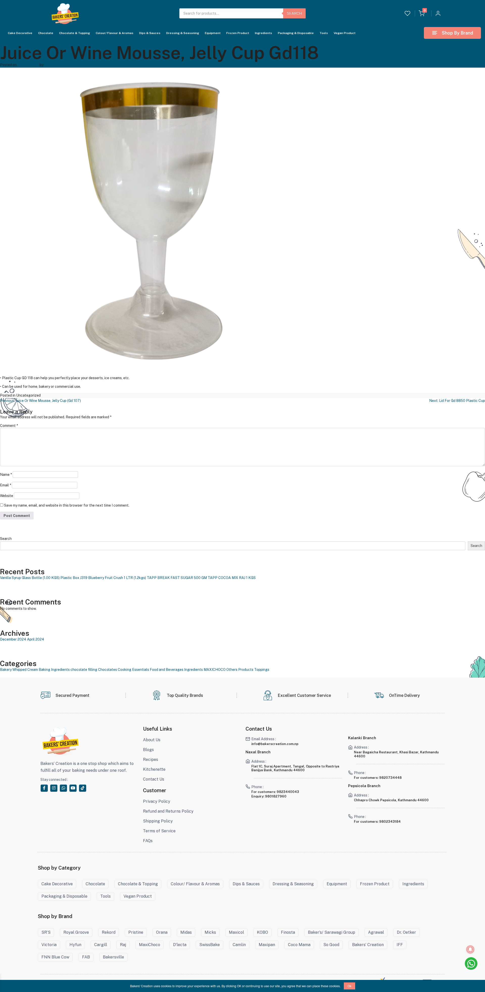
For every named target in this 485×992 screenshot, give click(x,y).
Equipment (213, 33)
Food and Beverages (166, 670)
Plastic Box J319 (73, 578)
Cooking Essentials (133, 670)
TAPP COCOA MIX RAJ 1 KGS (232, 578)
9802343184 (390, 821)
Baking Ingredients (54, 670)
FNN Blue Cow (55, 957)
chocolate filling (83, 670)
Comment (9, 426)
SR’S (46, 932)
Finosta (288, 932)
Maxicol (236, 932)
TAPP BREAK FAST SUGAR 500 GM (177, 578)
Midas (186, 932)
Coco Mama (299, 944)
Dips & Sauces (149, 33)
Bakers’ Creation (368, 944)
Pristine (135, 932)
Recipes (150, 759)
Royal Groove (76, 932)
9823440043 (288, 792)
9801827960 (275, 796)
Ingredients (263, 33)
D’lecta (179, 944)
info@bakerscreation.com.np (274, 744)
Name (6, 475)
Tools (324, 33)
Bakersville (113, 957)
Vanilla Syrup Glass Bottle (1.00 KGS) (30, 578)
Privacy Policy (156, 801)
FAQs (148, 840)
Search (294, 13)
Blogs (148, 749)
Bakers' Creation (57, 65)
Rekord (108, 932)
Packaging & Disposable (296, 33)
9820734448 (390, 778)
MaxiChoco (149, 944)
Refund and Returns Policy (168, 811)
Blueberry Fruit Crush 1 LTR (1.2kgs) (117, 578)
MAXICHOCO (215, 670)
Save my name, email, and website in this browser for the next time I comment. (66, 505)
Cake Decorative (20, 33)
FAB (86, 957)
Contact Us (153, 779)
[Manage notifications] (470, 949)
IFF (400, 944)
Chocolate (45, 33)
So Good (331, 944)
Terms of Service (159, 831)
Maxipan (267, 944)
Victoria (49, 944)
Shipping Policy (158, 821)
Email (5, 485)
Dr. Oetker (406, 932)
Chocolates (107, 670)
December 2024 (13, 639)
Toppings (261, 670)
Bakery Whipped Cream (19, 670)
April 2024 (35, 639)
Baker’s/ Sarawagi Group (331, 932)
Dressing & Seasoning (182, 33)
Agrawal (376, 932)
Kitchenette (154, 769)
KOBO (262, 932)
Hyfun (75, 944)
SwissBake (209, 944)
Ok (349, 986)
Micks (210, 932)
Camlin (239, 944)
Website (6, 496)
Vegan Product (344, 33)
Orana (161, 932)
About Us (151, 739)
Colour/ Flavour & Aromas (114, 33)
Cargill (100, 944)
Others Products (239, 670)
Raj (123, 944)
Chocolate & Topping (74, 33)
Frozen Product (237, 33)
